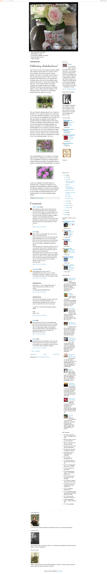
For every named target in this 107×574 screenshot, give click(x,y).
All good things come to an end (71, 137)
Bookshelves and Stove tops (68, 121)
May (67, 179)
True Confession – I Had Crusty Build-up (71, 268)
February (68, 205)
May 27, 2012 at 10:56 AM (39, 348)
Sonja (34, 320)
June (67, 177)
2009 (65, 214)
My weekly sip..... (69, 198)
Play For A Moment (69, 265)
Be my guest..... (72, 308)
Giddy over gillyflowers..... (72, 399)
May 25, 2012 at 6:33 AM (39, 227)
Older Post (56, 354)
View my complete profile (69, 89)
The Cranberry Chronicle (48, 6)
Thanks (70, 241)
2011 (65, 210)
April (67, 201)
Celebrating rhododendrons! (69, 187)
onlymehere (36, 269)
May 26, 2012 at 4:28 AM (39, 292)
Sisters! (67, 184)
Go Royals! (71, 258)
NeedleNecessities (68, 143)
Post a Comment (35, 351)
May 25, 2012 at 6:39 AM (39, 264)
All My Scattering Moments (69, 130)
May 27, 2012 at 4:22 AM (39, 334)
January (68, 207)
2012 (65, 175)
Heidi (70, 64)
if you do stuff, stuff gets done (69, 222)
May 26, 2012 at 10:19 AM (39, 315)
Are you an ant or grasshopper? (70, 181)
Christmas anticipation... (72, 384)
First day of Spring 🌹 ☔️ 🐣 (71, 225)
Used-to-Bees (36, 207)
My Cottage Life (68, 248)
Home (45, 354)
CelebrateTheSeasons (69, 135)
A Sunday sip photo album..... (70, 193)
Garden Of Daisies (68, 257)
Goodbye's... (66, 144)
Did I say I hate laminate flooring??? (72, 339)
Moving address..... (71, 294)
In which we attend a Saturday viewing (71, 234)
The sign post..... (71, 415)
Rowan (34, 339)
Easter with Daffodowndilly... (72, 324)
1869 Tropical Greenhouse (72, 279)
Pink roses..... (68, 196)
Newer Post (33, 354)
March (68, 203)
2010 (65, 212)
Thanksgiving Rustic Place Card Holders (71, 251)
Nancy (34, 232)
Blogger (60, 571)
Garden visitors (69, 190)
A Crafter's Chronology (67, 240)
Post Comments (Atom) (43, 357)
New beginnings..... (68, 131)
